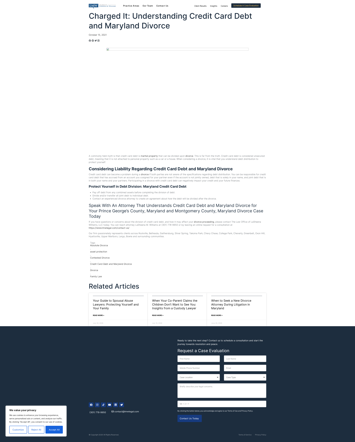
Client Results (200, 6)
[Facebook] (91, 404)
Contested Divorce (100, 257)
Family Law (96, 276)
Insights (213, 6)
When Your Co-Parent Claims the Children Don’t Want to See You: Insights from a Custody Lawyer (174, 304)
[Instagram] (97, 404)
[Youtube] (109, 404)
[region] (36, 421)
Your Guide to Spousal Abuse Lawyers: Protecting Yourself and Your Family (116, 304)
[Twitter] (121, 404)
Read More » (98, 315)
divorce (189, 155)
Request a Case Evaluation (203, 350)
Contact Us (162, 5)
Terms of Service (245, 435)
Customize (18, 429)
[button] (90, 40)
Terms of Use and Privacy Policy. (240, 411)
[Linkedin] (115, 404)
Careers (224, 6)
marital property (149, 155)
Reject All (36, 429)
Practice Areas (131, 5)
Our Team (148, 5)
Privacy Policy (260, 435)
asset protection (98, 251)
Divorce (94, 270)
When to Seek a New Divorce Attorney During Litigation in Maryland (231, 304)
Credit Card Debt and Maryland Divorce (111, 264)
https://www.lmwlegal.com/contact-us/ (109, 227)
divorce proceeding (204, 221)
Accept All (54, 429)
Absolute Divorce (99, 245)
